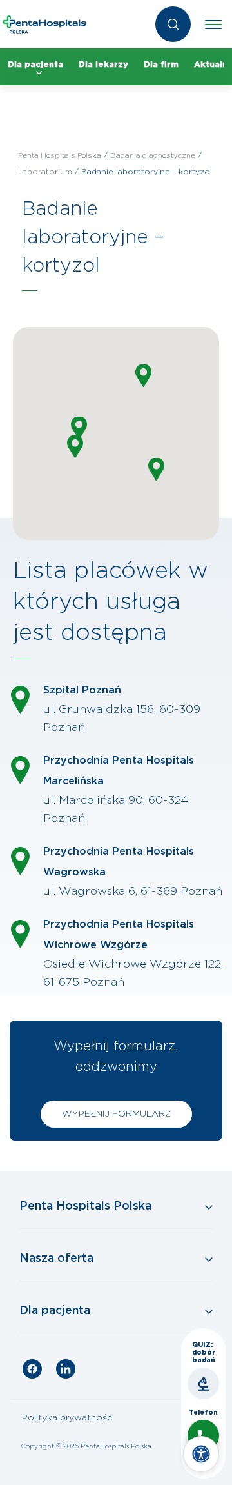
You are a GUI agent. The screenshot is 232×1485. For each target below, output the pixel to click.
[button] (75, 446)
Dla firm (161, 65)
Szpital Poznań (82, 690)
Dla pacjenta (35, 65)
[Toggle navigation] (213, 24)
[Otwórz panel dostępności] (201, 1454)
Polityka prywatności (68, 1417)
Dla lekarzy (103, 65)
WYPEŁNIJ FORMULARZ (116, 1114)
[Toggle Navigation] (116, 1207)
